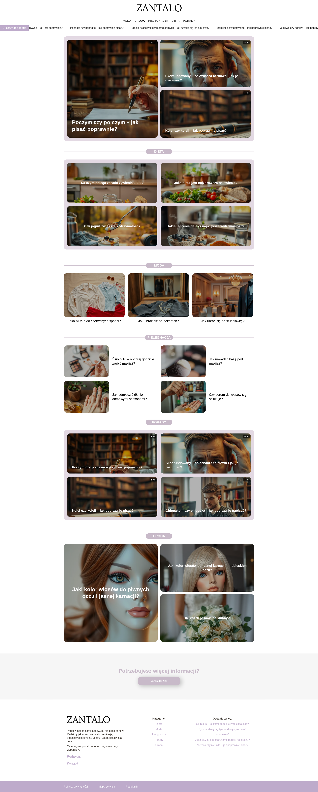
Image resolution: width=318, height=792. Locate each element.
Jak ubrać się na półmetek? (158, 321)
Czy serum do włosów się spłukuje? (227, 397)
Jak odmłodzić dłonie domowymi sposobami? (129, 397)
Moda (127, 20)
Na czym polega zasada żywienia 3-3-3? (112, 183)
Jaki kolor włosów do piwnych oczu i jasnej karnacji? (110, 592)
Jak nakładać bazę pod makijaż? (226, 361)
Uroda (139, 20)
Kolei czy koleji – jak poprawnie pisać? (196, 130)
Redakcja (73, 756)
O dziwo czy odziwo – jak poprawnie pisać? (251, 27)
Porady (189, 20)
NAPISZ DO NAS (159, 681)
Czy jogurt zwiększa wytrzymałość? (112, 226)
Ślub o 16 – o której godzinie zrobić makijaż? (133, 361)
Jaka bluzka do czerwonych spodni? (94, 321)
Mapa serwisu (107, 786)
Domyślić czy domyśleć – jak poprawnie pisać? (190, 27)
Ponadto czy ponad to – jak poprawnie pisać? (42, 27)
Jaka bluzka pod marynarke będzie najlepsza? (222, 739)
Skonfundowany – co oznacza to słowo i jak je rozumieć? (201, 78)
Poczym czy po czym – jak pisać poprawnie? (105, 125)
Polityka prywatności (76, 786)
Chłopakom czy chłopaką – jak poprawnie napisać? (206, 510)
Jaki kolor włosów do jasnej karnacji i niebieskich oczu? (207, 568)
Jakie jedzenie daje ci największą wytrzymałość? (205, 226)
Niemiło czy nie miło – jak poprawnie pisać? (222, 745)
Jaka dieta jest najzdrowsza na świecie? (206, 183)
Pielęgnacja (158, 20)
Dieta (175, 20)
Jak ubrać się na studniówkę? (222, 321)
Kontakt (72, 763)
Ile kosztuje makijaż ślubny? (207, 618)
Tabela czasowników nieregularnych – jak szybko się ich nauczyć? (116, 27)
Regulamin (132, 786)
